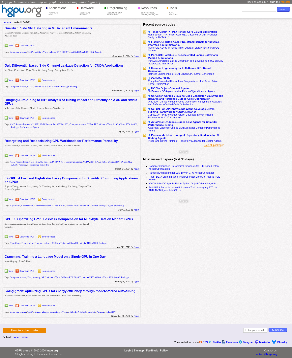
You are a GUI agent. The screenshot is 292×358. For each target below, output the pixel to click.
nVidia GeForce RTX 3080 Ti (55, 51)
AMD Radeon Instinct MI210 (23, 161)
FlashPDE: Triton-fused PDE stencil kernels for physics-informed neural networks (184, 43)
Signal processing (116, 205)
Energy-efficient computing (47, 311)
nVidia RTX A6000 (111, 277)
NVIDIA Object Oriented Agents (170, 88)
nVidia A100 (112, 124)
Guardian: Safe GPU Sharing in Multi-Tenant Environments (48, 28)
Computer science (18, 51)
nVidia (38, 51)
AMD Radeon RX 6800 (49, 161)
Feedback (152, 350)
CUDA (30, 51)
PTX (92, 51)
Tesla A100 (110, 311)
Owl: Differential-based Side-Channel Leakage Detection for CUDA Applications (64, 65)
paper (16, 337)
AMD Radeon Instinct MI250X (24, 124)
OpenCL (91, 311)
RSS (206, 342)
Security (99, 51)
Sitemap (139, 350)
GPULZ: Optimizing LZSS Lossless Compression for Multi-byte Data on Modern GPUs (69, 219)
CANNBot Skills (160, 78)
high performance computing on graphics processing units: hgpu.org (51, 2)
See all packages (214, 145)
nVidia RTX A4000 (80, 51)
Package (65, 86)
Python (36, 127)
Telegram (249, 342)
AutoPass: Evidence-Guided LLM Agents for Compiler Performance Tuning (182, 123)
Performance (26, 127)
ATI (66, 124)
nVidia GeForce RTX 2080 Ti (67, 277)
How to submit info (24, 330)
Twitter (217, 342)
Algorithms (15, 205)
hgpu (136, 56)
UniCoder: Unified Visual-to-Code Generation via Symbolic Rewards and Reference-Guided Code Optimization (185, 97)
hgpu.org (7, 22)
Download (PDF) (27, 45)
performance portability (38, 164)
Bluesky (282, 342)
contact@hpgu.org (266, 354)
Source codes (48, 80)
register (285, 1)
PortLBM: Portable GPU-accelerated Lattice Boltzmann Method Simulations (183, 56)
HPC (97, 161)
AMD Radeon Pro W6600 (52, 124)
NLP (43, 277)
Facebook (232, 342)
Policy (164, 350)
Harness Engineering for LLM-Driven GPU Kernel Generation (179, 70)
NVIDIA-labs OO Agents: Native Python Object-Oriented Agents (181, 91)
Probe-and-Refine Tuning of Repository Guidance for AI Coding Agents (183, 137)
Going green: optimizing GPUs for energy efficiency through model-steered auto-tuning (70, 291)
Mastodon (265, 342)
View (11, 45)
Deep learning (33, 277)
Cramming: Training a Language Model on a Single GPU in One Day (55, 256)
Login (127, 350)
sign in (274, 1)
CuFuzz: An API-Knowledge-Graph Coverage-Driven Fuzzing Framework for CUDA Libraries (181, 110)
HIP (96, 124)
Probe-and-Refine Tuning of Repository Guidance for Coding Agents (184, 141)
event (25, 337)
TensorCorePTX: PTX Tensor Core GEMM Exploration (184, 31)
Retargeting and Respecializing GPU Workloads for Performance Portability (61, 141)
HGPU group (22, 350)
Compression (27, 205)
